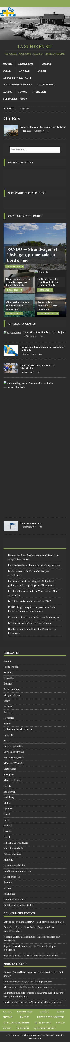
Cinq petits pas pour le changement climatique (18, 305)
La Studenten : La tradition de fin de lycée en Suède (48, 282)
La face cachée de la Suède (18, 729)
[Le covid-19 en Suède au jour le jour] (12, 333)
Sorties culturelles (14, 751)
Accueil (7, 63)
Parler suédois (12, 689)
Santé (7, 700)
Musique (8, 859)
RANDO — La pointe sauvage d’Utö (44, 921)
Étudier (8, 683)
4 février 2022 (30, 336)
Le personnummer (31, 522)
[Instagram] (38, 3)
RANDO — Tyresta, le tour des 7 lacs (38, 955)
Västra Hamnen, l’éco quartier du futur (43, 126)
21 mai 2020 (12, 313)
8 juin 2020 (12, 290)
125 (39, 372)
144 (40, 354)
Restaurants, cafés (14, 757)
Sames (7, 723)
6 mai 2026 (44, 290)
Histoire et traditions (17, 77)
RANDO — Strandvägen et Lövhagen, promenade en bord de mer (32, 255)
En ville (24, 70)
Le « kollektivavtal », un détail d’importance (34, 565)
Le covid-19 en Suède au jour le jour (45, 332)
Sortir (7, 70)
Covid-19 (8, 734)
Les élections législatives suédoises (29, 623)
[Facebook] (31, 3)
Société (46, 63)
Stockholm (9, 791)
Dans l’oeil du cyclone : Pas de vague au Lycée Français (19, 282)
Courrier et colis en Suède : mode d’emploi (33, 617)
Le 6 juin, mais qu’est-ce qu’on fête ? (30, 601)
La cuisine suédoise (14, 865)
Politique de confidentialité (19, 905)
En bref (42, 70)
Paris (7, 820)
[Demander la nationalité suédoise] (34, 385)
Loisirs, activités (13, 746)
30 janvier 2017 (29, 527)
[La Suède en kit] (35, 38)
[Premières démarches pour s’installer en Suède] (11, 350)
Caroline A (39, 131)
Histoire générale (13, 848)
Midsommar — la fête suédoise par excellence (29, 987)
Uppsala (8, 808)
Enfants (8, 706)
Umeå (7, 814)
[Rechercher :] (35, 150)
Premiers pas (26, 63)
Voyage (22, 91)
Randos (7, 91)
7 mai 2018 (26, 131)
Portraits (9, 717)
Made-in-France (13, 780)
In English (39, 91)
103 (40, 527)
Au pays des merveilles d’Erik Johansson (47, 305)
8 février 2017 (28, 372)
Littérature (10, 768)
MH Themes (35, 1038)
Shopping (9, 774)
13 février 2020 (46, 313)
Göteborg (9, 797)
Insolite (8, 831)
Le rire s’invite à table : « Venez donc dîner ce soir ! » (32, 1002)
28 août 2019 (13, 266)
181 (42, 336)
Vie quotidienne (12, 695)
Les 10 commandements (17, 84)
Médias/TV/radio (14, 763)
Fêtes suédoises (13, 854)
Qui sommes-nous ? (15, 98)
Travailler (9, 678)
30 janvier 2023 (29, 354)
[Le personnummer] (11, 526)
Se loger (8, 672)
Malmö (7, 802)
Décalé (7, 837)
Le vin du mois (46, 84)
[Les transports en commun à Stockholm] (11, 368)
